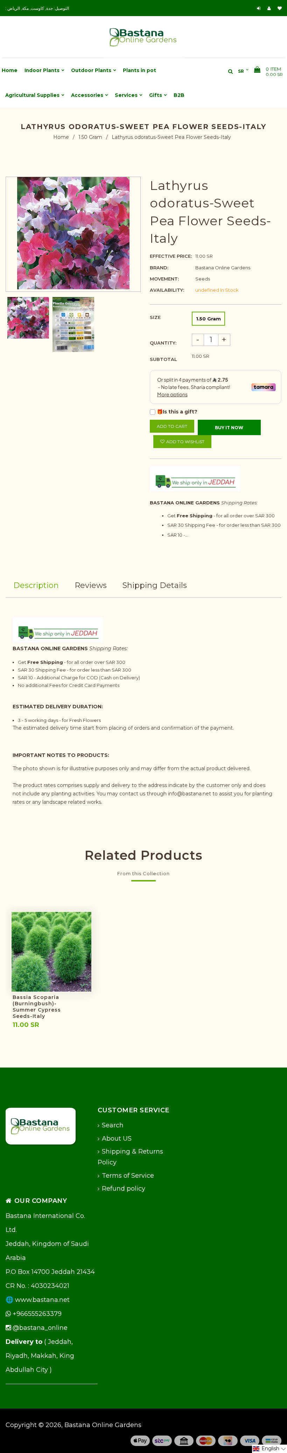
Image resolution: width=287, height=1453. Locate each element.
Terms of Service (128, 1175)
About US (117, 1138)
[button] (269, 1449)
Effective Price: (171, 256)
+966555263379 (36, 1314)
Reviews (91, 585)
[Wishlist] (280, 8)
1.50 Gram (90, 137)
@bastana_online (39, 1328)
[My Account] (270, 8)
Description (36, 585)
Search (113, 1125)
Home (61, 137)
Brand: (159, 267)
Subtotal (163, 359)
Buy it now (229, 427)
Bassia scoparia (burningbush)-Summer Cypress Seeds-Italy (37, 1006)
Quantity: (163, 343)
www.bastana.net (42, 1300)
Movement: (164, 279)
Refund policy (123, 1188)
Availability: (167, 290)
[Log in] (259, 8)
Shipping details (154, 585)
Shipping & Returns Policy (130, 1157)
